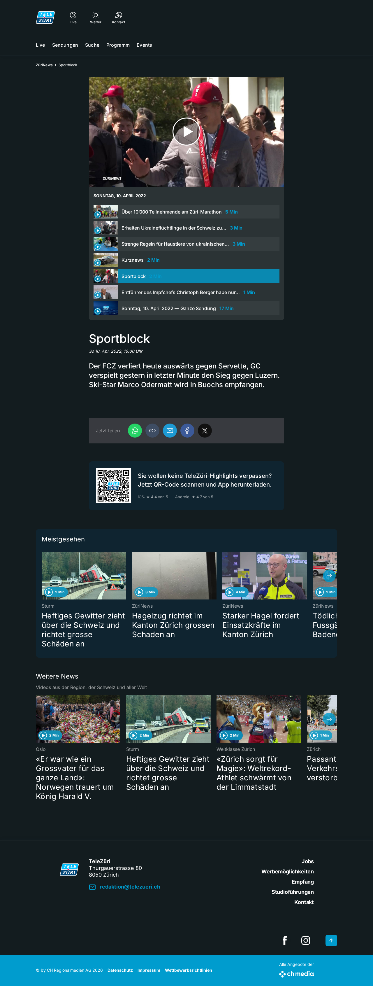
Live (40, 45)
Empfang (303, 882)
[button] (152, 431)
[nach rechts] (329, 575)
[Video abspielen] (186, 132)
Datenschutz (120, 970)
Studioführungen (293, 892)
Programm (118, 45)
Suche (92, 45)
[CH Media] (296, 973)
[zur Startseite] (45, 18)
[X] (205, 431)
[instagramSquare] (306, 940)
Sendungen (65, 45)
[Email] (170, 431)
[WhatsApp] (135, 431)
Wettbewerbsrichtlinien (188, 970)
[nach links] (43, 575)
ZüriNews (44, 65)
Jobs (308, 861)
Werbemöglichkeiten (287, 871)
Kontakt (304, 902)
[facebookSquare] (285, 940)
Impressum (149, 970)
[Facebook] (187, 431)
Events (144, 45)
